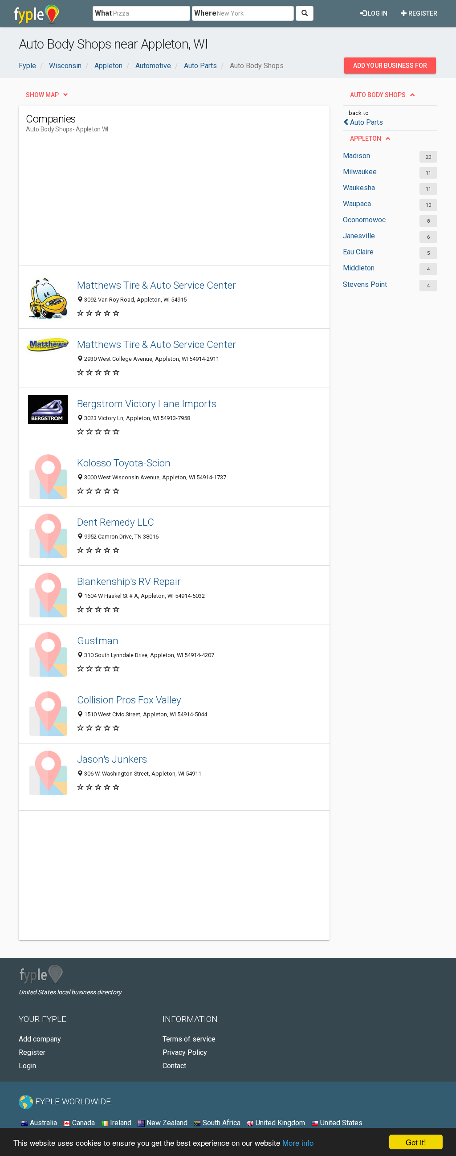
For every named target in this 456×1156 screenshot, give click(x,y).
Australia (42, 1123)
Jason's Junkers (112, 759)
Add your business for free (390, 68)
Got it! (416, 1142)
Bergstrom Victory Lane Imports (146, 403)
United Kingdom (279, 1123)
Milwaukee (360, 171)
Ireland (119, 1123)
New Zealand (166, 1123)
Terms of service (189, 1039)
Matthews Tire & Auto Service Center (156, 285)
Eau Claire (358, 252)
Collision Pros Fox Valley (129, 700)
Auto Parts (366, 122)
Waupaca (357, 204)
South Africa (220, 1123)
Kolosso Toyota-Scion (124, 463)
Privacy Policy (185, 1052)
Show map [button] (42, 94)
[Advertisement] (188, 203)
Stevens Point (365, 284)
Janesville (359, 236)
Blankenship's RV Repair (129, 581)
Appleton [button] (365, 138)
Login (27, 1066)
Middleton (359, 268)
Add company (40, 1039)
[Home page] (36, 13)
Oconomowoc (364, 220)
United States (340, 1123)
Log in (376, 13)
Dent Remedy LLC (115, 522)
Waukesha (359, 188)
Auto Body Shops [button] (378, 94)
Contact (174, 1066)
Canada (82, 1123)
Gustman (97, 640)
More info (298, 1142)
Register (422, 13)
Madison (356, 155)
